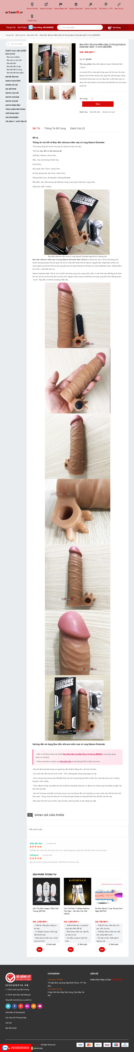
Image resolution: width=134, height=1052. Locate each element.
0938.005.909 (117, 979)
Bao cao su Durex (13, 57)
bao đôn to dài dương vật (50, 151)
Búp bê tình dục (12, 77)
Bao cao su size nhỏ (14, 60)
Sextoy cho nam (12, 97)
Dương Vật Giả (11, 85)
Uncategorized (11, 117)
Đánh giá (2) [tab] (77, 128)
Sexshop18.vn (35, 1045)
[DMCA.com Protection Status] (35, 1048)
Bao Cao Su (21, 35)
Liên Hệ (8, 1023)
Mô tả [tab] (36, 128)
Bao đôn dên (11, 63)
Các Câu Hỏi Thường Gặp (15, 1018)
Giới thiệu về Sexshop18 (15, 1012)
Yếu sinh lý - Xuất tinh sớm (16, 121)
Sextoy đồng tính (12, 105)
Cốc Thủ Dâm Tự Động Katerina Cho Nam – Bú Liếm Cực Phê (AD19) (76, 911)
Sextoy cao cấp (12, 93)
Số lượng (83, 99)
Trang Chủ (11, 27)
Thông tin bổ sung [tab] (55, 128)
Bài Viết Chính (11, 1028)
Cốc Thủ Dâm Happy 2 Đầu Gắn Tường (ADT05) (45, 909)
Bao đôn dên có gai (14, 66)
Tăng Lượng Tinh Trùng (15, 109)
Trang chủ (9, 35)
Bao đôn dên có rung (14, 70)
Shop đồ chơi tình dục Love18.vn (18, 1000)
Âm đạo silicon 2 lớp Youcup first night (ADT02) (108, 909)
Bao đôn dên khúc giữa (15, 73)
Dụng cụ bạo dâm (12, 81)
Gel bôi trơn (10, 89)
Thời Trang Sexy (12, 113)
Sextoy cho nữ (11, 101)
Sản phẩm (22, 27)
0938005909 (19, 1048)
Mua (98, 104)
